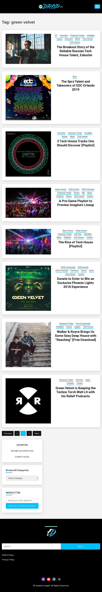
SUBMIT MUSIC (22, 457)
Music (77, 39)
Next (37, 433)
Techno (90, 196)
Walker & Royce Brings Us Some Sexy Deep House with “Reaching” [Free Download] (75, 336)
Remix (69, 196)
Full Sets (78, 234)
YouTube (49, 579)
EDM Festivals (88, 189)
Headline (91, 35)
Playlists (60, 196)
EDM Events (74, 189)
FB (54, 579)
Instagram (43, 579)
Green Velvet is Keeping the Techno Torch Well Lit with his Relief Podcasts (76, 392)
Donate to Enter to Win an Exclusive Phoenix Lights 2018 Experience (75, 283)
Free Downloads (83, 323)
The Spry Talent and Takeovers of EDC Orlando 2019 (75, 85)
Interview (69, 39)
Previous (8, 433)
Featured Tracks (77, 35)
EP (56, 35)
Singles (77, 327)
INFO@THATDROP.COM (22, 451)
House (59, 39)
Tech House (87, 39)
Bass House (68, 230)
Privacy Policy (8, 559)
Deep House (60, 189)
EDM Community (68, 267)
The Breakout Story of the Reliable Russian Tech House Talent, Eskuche (75, 51)
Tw (59, 579)
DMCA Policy (8, 555)
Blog (75, 76)
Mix (83, 193)
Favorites (64, 35)
